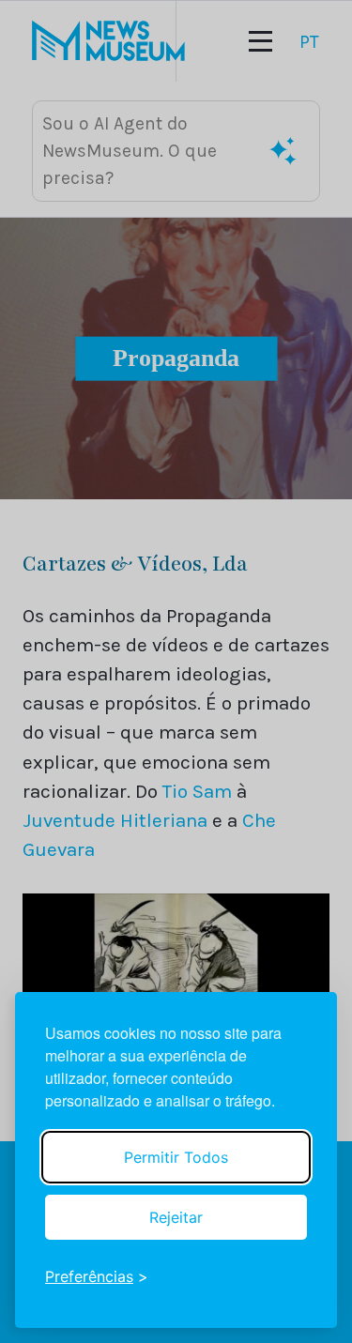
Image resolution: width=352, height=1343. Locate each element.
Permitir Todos (176, 1157)
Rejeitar (176, 1217)
